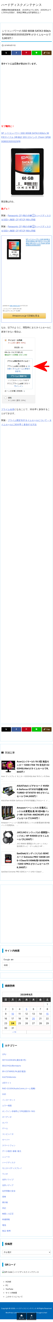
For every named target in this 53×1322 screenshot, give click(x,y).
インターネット (8, 1100)
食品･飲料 (6, 1231)
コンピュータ (8, 1134)
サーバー (6, 1140)
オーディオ (7, 1117)
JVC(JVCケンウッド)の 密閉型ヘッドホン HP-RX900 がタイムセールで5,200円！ (33, 836)
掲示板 (5, 1202)
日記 (4, 1208)
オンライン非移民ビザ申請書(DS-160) (18, 1111)
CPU (4, 1054)
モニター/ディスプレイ (12, 1168)
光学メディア (8, 1185)
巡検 (4, 1196)
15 (47, 1013)
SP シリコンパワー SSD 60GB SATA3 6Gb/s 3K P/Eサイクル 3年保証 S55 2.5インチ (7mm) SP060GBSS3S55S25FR (26, 137)
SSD (4, 1094)
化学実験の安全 (8, 1191)
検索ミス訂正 (8, 1213)
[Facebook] (16, 53)
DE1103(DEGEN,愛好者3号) (14, 1060)
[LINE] (36, 53)
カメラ (5, 1122)
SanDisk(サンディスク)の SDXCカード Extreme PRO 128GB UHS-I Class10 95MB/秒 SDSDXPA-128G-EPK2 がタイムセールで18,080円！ (33, 860)
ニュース (6, 1157)
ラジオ (5, 1174)
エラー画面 (7, 1105)
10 (12, 1013)
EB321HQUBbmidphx (11, 1066)
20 (33, 1018)
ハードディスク (8, 1162)
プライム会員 (7, 409)
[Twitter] (6, 53)
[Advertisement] (26, 94)
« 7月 (14, 1032)
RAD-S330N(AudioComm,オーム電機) (18, 1088)
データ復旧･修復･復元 (11, 1151)
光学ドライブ (8, 1179)
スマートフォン (8, 1145)
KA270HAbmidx (9, 1077)
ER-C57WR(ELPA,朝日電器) (14, 1071)
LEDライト (6, 1083)
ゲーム (5, 1128)
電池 (4, 1225)
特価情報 (6, 1219)
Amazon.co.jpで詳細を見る (25, 315)
